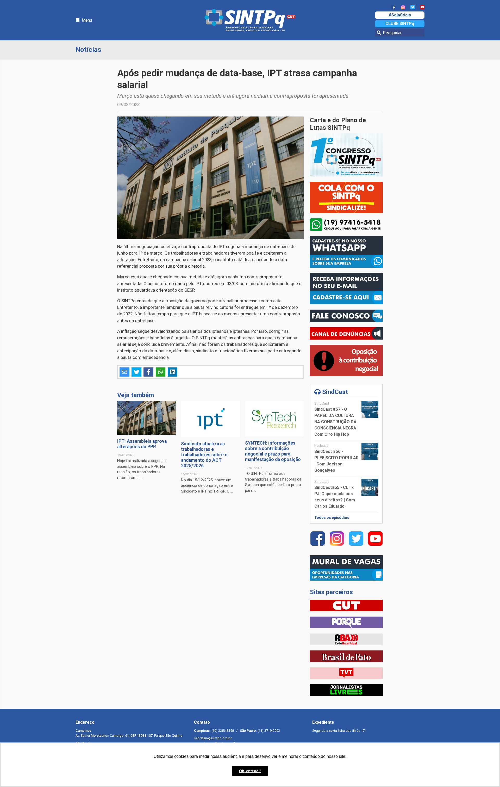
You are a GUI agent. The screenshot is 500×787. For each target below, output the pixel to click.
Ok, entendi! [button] (250, 771)
